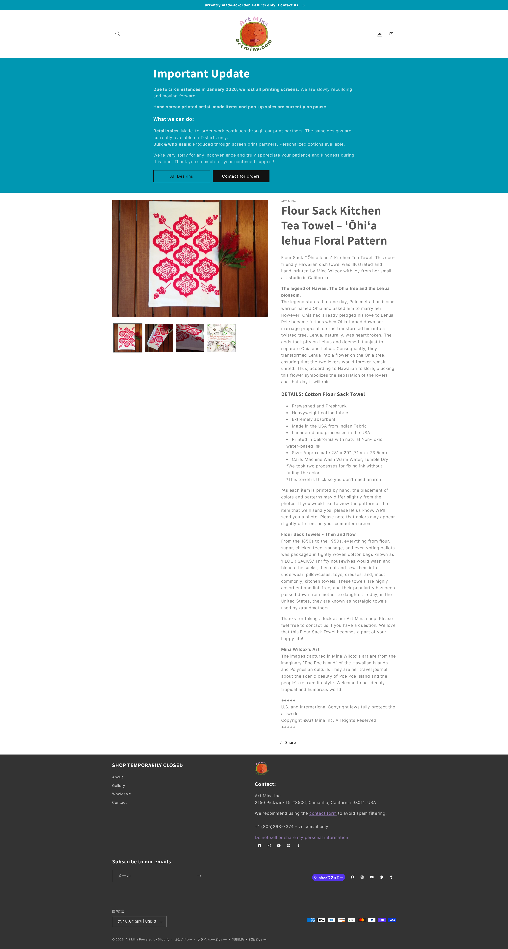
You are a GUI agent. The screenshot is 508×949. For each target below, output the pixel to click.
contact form (323, 813)
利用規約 (238, 939)
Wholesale (121, 793)
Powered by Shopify (154, 939)
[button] (117, 34)
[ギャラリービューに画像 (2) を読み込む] (159, 338)
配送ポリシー (258, 939)
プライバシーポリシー (212, 939)
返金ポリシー (183, 939)
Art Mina (132, 939)
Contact (119, 802)
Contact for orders (241, 176)
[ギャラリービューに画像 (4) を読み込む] (221, 338)
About (117, 777)
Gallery (118, 785)
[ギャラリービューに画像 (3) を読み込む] (190, 338)
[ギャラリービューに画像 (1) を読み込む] (128, 338)
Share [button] (290, 742)
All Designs (181, 176)
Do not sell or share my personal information (301, 837)
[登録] (199, 876)
